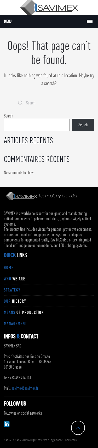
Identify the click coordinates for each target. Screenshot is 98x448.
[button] (78, 428)
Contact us (71, 440)
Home (9, 267)
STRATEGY (12, 290)
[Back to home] (49, 7)
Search (8, 116)
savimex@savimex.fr (24, 388)
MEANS (24, 312)
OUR (15, 301)
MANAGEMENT (15, 323)
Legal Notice (56, 440)
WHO (14, 278)
